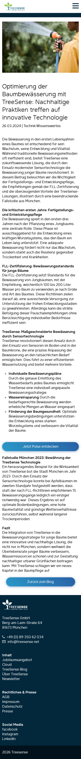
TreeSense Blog (14, 669)
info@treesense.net (23, 641)
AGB (5, 697)
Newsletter (11, 679)
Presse (7, 711)
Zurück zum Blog (40, 581)
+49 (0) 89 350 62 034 (24, 637)
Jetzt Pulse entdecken (40, 446)
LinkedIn (9, 739)
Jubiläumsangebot (17, 660)
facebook (9, 729)
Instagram (10, 734)
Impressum (10, 701)
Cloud (7, 664)
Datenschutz (12, 706)
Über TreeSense (15, 674)
